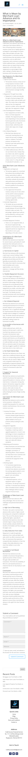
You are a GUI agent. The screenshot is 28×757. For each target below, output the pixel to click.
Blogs (14, 716)
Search (22, 669)
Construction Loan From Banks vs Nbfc (13, 688)
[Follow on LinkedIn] (17, 753)
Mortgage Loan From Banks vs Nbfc (12, 677)
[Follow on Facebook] (10, 753)
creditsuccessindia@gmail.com (14, 749)
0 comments (10, 25)
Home (14, 714)
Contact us (14, 722)
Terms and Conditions (14, 720)
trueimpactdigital (8, 23)
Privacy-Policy (14, 718)
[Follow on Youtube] (13, 753)
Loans (4, 25)
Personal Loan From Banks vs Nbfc (12, 691)
